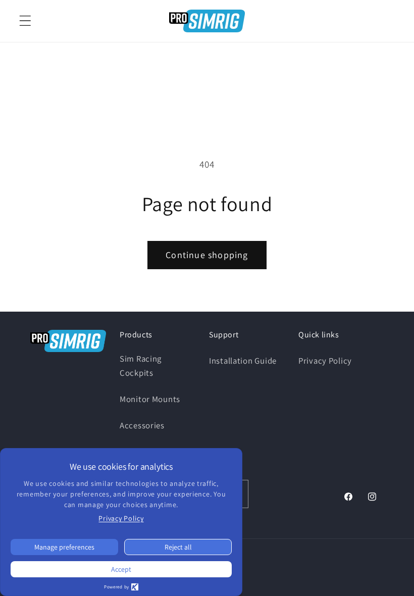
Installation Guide (243, 360)
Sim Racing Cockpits (141, 365)
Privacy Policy (325, 360)
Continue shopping (207, 255)
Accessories (142, 425)
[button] (25, 21)
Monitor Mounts (150, 399)
